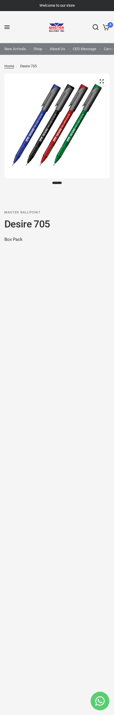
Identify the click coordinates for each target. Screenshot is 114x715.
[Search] (96, 27)
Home (9, 66)
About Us (57, 49)
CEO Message (84, 49)
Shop (38, 49)
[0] (105, 27)
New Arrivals (15, 49)
